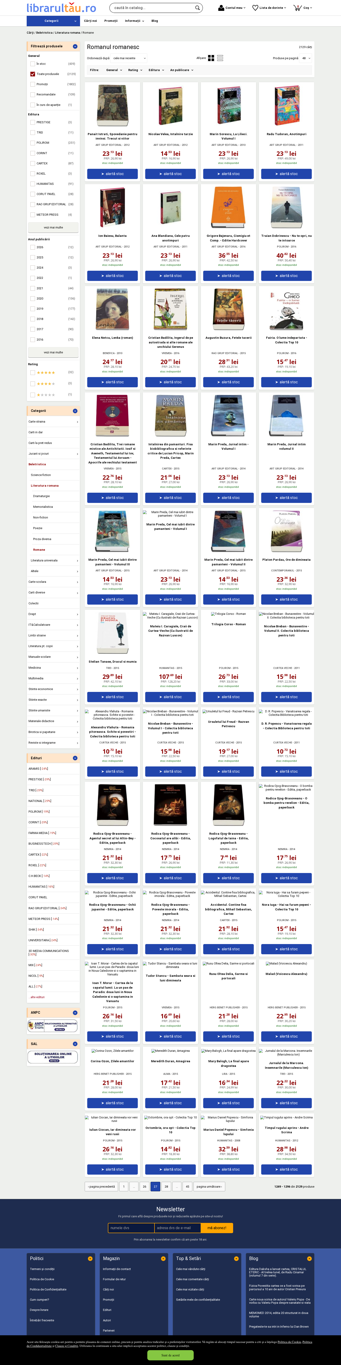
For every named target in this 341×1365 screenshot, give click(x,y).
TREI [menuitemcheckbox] (55, 132)
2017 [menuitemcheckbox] (55, 329)
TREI (108, 668)
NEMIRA (108, 849)
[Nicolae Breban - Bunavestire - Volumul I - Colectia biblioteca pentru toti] (170, 715)
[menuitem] (53, 21)
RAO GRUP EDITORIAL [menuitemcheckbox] (55, 204)
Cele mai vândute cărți (190, 1269)
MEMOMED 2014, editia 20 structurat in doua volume (278, 1314)
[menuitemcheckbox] (54, 372)
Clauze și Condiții (66, 1346)
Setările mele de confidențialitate (198, 1299)
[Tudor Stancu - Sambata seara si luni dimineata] (170, 967)
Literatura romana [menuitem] (45, 485)
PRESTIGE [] (40, 779)
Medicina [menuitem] (35, 667)
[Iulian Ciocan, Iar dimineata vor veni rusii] (112, 1121)
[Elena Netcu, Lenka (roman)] (112, 329)
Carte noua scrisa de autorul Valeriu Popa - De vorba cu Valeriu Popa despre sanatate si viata (280, 1301)
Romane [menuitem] (39, 549)
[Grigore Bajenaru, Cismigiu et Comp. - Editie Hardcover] (228, 227)
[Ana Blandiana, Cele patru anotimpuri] (170, 227)
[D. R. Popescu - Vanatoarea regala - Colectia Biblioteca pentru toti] (286, 715)
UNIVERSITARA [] (43, 940)
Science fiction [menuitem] (41, 475)
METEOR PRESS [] (44, 919)
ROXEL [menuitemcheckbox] (54, 173)
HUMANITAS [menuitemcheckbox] (55, 184)
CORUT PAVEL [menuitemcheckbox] (55, 194)
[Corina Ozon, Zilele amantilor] (113, 1050)
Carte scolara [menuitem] (37, 581)
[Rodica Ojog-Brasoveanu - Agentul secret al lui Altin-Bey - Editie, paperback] (112, 825)
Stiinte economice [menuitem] (41, 689)
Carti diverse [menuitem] (37, 592)
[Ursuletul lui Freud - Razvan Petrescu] (228, 711)
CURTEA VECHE (282, 668)
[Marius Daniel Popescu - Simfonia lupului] (228, 1121)
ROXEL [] (37, 865)
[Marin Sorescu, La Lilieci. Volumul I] (228, 125)
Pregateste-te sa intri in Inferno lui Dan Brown (279, 1326)
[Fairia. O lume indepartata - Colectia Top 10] (286, 329)
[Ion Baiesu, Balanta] (112, 227)
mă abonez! (217, 1228)
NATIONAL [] (40, 801)
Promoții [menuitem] (111, 21)
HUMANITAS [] (41, 886)
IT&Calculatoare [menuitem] (39, 624)
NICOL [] (36, 975)
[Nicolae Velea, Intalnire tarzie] (170, 125)
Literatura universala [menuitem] (44, 560)
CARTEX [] (38, 854)
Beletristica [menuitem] (37, 464)
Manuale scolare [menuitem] (40, 656)
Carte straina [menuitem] (37, 421)
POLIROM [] (39, 811)
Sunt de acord (170, 1355)
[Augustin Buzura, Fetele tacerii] (228, 329)
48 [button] (304, 58)
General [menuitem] (112, 70)
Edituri (107, 1310)
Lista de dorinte (271, 8)
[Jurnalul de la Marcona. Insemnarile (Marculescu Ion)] (286, 1054)
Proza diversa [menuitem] (42, 539)
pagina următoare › (209, 1186)
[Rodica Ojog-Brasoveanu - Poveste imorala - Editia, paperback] (170, 896)
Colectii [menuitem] (34, 603)
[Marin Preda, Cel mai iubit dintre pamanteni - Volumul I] (170, 515)
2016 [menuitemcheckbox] (55, 339)
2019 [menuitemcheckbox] (56, 308)
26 (144, 1186)
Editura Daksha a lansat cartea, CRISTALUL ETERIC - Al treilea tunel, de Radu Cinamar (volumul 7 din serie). (277, 1272)
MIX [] (35, 965)
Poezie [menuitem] (37, 528)
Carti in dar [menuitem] (36, 432)
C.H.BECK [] (39, 876)
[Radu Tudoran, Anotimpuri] (286, 125)
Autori (107, 1320)
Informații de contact (117, 1269)
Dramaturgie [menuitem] (41, 496)
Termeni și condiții (42, 1269)
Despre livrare (39, 1310)
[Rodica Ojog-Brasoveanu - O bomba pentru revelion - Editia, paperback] (286, 789)
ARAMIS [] (38, 768)
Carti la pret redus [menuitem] (40, 443)
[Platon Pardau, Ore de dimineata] (286, 551)
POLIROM (283, 246)
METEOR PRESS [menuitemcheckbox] (54, 214)
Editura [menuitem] (154, 70)
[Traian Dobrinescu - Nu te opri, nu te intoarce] (286, 227)
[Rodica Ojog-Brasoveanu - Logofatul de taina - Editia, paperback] (228, 825)
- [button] (75, 46)
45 (187, 1186)
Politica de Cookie (289, 1342)
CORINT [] (38, 822)
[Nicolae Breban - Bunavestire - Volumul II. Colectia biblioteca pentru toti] (286, 617)
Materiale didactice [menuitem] (41, 721)
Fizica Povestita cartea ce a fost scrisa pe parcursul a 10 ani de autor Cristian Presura (277, 1287)
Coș (304, 7)
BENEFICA (109, 353)
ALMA (166, 1073)
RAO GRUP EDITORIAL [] (48, 908)
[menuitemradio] (220, 58)
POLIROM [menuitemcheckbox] (56, 142)
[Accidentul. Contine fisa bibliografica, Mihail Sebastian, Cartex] (228, 896)
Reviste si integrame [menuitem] (42, 742)
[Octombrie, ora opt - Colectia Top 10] (170, 1117)
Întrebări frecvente (42, 1320)
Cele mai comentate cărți (192, 1279)
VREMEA (167, 353)
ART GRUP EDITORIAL (109, 145)
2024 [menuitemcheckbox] (54, 267)
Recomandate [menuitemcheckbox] (56, 94)
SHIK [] (36, 929)
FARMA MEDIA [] (42, 833)
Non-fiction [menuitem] (40, 517)
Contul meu (233, 8)
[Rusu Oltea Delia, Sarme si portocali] (228, 963)
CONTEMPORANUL (282, 570)
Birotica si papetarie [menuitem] (42, 732)
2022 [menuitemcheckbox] (54, 278)
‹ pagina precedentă (101, 1186)
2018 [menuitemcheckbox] (56, 319)
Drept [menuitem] (32, 614)
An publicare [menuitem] (179, 70)
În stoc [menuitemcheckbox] (56, 63)
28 (166, 1186)
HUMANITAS (166, 668)
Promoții (108, 1299)
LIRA (224, 1073)
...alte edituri (37, 997)
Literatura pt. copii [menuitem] (41, 646)
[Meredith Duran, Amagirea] (170, 1050)
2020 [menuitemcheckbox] (56, 298)
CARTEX (167, 468)
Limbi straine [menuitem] (37, 635)
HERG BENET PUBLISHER (225, 1007)
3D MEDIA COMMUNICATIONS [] (49, 952)
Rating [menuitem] (133, 70)
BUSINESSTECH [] (44, 843)
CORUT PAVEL (38, 897)
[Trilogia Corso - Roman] (228, 614)
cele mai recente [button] (124, 58)
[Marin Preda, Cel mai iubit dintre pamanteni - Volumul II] (228, 551)
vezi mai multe (53, 227)
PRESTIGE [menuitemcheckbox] (54, 122)
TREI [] (36, 790)
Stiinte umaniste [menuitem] (39, 710)
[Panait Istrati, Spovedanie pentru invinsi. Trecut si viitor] (112, 125)
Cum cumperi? (39, 1299)
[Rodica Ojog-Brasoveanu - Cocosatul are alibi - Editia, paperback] (170, 825)
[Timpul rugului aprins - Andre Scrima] (286, 1117)
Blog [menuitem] (154, 21)
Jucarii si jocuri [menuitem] (39, 453)
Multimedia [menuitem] (36, 678)
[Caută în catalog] (198, 8)
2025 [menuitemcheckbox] (55, 257)
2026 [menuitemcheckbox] (55, 247)
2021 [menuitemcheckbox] (55, 288)
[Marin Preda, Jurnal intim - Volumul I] (228, 435)
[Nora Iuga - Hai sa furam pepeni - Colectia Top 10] (286, 896)
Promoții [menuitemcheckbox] (56, 84)
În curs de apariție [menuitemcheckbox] (54, 105)
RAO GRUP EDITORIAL (225, 353)
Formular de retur (114, 1279)
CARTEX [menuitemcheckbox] (55, 163)
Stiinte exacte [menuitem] (38, 699)
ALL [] (35, 986)
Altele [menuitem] (34, 571)
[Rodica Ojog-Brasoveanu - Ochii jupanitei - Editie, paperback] (112, 896)
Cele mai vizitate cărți (190, 1289)
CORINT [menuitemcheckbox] (55, 153)
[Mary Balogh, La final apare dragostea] (228, 1050)
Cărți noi (108, 1289)
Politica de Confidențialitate (48, 1289)
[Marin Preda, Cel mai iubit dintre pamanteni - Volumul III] (112, 551)
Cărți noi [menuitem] (90, 21)
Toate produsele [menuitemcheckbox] (56, 74)
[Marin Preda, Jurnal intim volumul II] (286, 435)
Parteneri (109, 1330)
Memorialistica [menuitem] (43, 506)
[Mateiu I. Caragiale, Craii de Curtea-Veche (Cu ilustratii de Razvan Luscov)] (170, 617)
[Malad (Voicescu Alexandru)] (286, 963)
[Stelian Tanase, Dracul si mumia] (112, 653)
